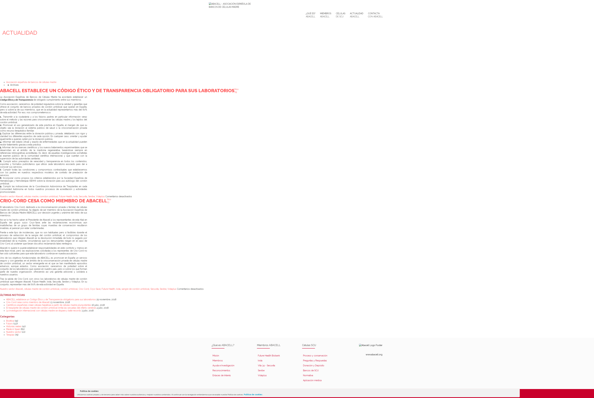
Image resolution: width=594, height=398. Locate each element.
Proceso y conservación (315, 355)
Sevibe (91, 196)
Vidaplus (100, 196)
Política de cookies (253, 395)
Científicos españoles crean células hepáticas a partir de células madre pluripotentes (48, 305)
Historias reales (13, 326)
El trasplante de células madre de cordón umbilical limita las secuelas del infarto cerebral (51, 308)
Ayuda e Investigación (223, 365)
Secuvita (83, 196)
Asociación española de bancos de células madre (31, 82)
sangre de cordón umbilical (135, 289)
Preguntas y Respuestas (315, 360)
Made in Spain (13, 329)
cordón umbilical (69, 289)
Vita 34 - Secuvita (266, 365)
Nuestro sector (7, 196)
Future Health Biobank (269, 355)
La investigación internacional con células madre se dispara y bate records (43, 310)
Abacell (19, 196)
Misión (216, 355)
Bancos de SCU (311, 370)
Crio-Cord (84, 289)
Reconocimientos (221, 370)
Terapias (10, 334)
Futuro (9, 323)
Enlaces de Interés (222, 375)
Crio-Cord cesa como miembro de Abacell (53, 200)
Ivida (75, 196)
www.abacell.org (374, 354)
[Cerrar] (517, 392)
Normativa (308, 375)
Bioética (10, 321)
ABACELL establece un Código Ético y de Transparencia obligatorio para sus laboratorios (117, 90)
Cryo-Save (95, 289)
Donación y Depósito (313, 365)
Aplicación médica (312, 380)
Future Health (65, 196)
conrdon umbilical (48, 196)
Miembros (218, 360)
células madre (31, 196)
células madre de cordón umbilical (41, 289)
